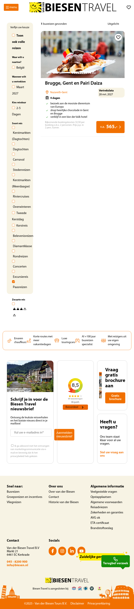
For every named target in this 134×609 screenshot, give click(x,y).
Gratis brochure (115, 397)
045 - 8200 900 (17, 562)
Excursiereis (20, 277)
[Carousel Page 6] (80, 73)
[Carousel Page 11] (90, 73)
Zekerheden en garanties (107, 512)
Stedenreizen (21, 170)
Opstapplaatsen (101, 497)
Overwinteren (22, 207)
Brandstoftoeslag (102, 528)
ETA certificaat (100, 523)
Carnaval (18, 159)
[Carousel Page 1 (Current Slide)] (70, 73)
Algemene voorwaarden (106, 502)
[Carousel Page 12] (93, 73)
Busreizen (13, 492)
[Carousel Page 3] (74, 73)
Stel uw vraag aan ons (112, 454)
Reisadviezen (99, 507)
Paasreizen (20, 287)
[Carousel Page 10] (89, 73)
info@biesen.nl (17, 565)
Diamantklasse (22, 246)
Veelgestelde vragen (104, 492)
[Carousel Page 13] (95, 73)
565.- (108, 127)
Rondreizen (20, 256)
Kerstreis (22, 225)
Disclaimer (77, 603)
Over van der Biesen (62, 492)
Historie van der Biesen (64, 502)
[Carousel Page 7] (82, 73)
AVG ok (95, 517)
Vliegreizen (14, 502)
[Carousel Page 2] (72, 73)
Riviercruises (21, 196)
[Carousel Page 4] (76, 73)
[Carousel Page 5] (78, 73)
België (20, 67)
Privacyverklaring (99, 603)
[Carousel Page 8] (84, 73)
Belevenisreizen (23, 236)
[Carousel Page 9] (86, 73)
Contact (54, 497)
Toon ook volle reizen (18, 42)
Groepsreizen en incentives (24, 497)
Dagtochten (21, 149)
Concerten (20, 266)
